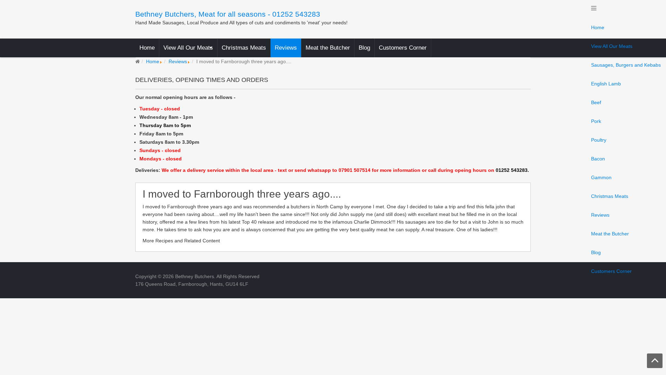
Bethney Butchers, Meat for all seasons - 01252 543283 (227, 14)
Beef (596, 102)
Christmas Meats (609, 196)
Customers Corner (611, 271)
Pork (596, 121)
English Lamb (606, 83)
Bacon (598, 158)
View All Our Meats (611, 46)
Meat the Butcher (610, 233)
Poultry (598, 140)
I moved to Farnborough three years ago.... (242, 194)
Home (597, 27)
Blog (596, 252)
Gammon (601, 177)
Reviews (600, 215)
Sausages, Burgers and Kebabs (626, 65)
